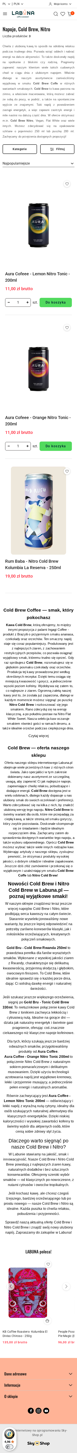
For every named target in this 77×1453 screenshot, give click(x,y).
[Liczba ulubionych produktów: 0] (62, 14)
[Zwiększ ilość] (27, 302)
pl (4, 4)
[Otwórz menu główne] (5, 13)
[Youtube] (46, 1411)
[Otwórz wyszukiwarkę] (55, 14)
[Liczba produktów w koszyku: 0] (69, 14)
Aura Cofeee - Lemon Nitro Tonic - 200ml (37, 277)
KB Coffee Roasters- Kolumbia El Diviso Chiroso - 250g (25, 1334)
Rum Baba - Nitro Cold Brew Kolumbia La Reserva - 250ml (33, 564)
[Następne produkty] (66, 1286)
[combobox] (38, 163)
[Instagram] (38, 1411)
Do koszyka (56, 302)
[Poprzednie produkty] (11, 1286)
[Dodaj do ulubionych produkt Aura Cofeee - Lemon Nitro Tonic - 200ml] (67, 184)
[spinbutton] (18, 302)
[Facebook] (31, 1411)
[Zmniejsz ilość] (8, 302)
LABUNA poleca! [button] (38, 1251)
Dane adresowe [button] (15, 1373)
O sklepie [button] (11, 1396)
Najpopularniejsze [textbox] (16, 163)
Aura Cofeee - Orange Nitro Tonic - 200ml (38, 420)
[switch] (9, 1446)
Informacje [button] (12, 1385)
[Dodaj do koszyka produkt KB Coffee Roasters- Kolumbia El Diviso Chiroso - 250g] (47, 1320)
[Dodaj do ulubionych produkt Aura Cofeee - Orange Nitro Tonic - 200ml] (67, 327)
